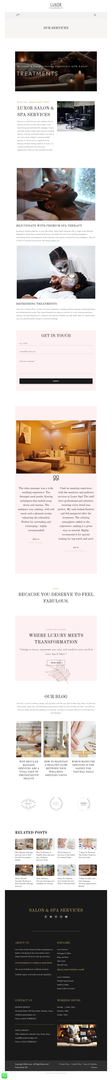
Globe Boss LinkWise (60, 1073)
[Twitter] (51, 916)
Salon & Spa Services (56, 910)
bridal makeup (39, 134)
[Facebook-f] (45, 916)
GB (26, 1067)
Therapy (29, 755)
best (81, 706)
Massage (34, 752)
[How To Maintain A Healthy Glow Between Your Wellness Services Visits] (55, 739)
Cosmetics (23, 752)
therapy (20, 143)
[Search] (95, 15)
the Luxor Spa (65, 703)
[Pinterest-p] (56, 916)
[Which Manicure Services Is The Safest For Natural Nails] (83, 739)
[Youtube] (66, 916)
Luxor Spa (50, 654)
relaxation (57, 713)
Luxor (48, 143)
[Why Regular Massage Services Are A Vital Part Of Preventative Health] (28, 739)
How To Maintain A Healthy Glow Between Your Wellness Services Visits (56, 768)
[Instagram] (61, 916)
